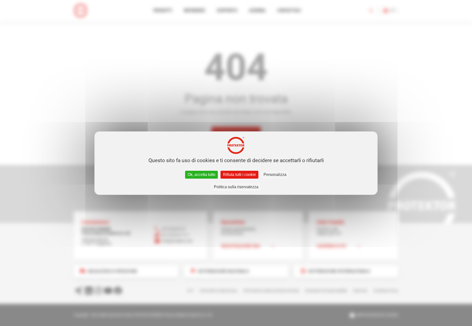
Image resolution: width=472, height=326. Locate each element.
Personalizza (275, 174)
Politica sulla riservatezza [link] (236, 187)
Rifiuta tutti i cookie (239, 174)
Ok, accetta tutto (201, 174)
